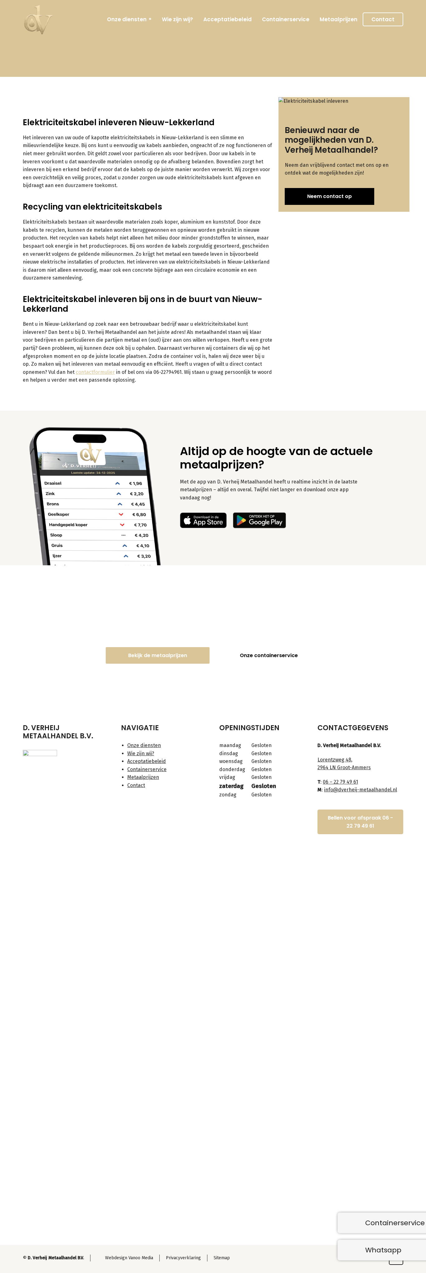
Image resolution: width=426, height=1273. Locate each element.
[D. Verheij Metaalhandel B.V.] (38, 19)
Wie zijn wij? (140, 753)
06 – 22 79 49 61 (340, 782)
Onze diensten (144, 745)
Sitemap (222, 1258)
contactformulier (95, 372)
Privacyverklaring (183, 1258)
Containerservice (147, 769)
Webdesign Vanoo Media (129, 1258)
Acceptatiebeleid (146, 761)
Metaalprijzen (143, 777)
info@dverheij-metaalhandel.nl (360, 790)
